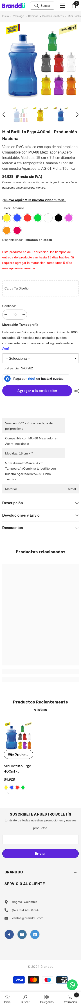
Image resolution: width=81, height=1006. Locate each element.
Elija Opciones (18, 754)
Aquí (5, 348)
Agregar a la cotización (37, 390)
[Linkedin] (35, 934)
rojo (17, 787)
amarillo (6, 787)
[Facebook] (9, 934)
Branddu (47, 967)
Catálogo (18, 16)
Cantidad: (9, 306)
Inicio (5, 16)
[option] (20, 114)
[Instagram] (22, 934)
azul (11, 787)
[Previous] (3, 114)
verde (23, 787)
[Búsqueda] (36, 6)
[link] (40, 671)
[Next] (77, 114)
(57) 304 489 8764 (25, 910)
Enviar (40, 853)
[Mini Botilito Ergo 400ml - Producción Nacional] (18, 735)
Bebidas (33, 16)
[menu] (62, 5)
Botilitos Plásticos (53, 16)
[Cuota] (75, 391)
